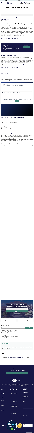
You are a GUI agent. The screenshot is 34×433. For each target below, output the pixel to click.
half (24, 60)
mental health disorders (15, 119)
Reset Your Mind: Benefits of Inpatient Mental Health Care (8, 334)
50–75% (5, 62)
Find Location (17, 311)
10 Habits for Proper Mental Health (5, 338)
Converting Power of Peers (4, 332)
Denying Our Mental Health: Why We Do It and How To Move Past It (9, 336)
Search (29, 327)
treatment (4, 143)
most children (17, 142)
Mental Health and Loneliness (5, 333)
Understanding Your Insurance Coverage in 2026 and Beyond (9, 330)
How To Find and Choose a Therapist (5, 337)
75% (23, 64)
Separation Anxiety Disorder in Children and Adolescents (15, 357)
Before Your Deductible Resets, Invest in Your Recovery (8, 331)
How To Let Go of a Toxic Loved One (5, 335)
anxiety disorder (15, 60)
